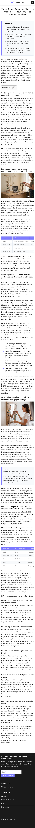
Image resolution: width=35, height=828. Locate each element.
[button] (32, 2)
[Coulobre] (17, 2)
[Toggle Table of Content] (13, 87)
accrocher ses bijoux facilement (11, 226)
